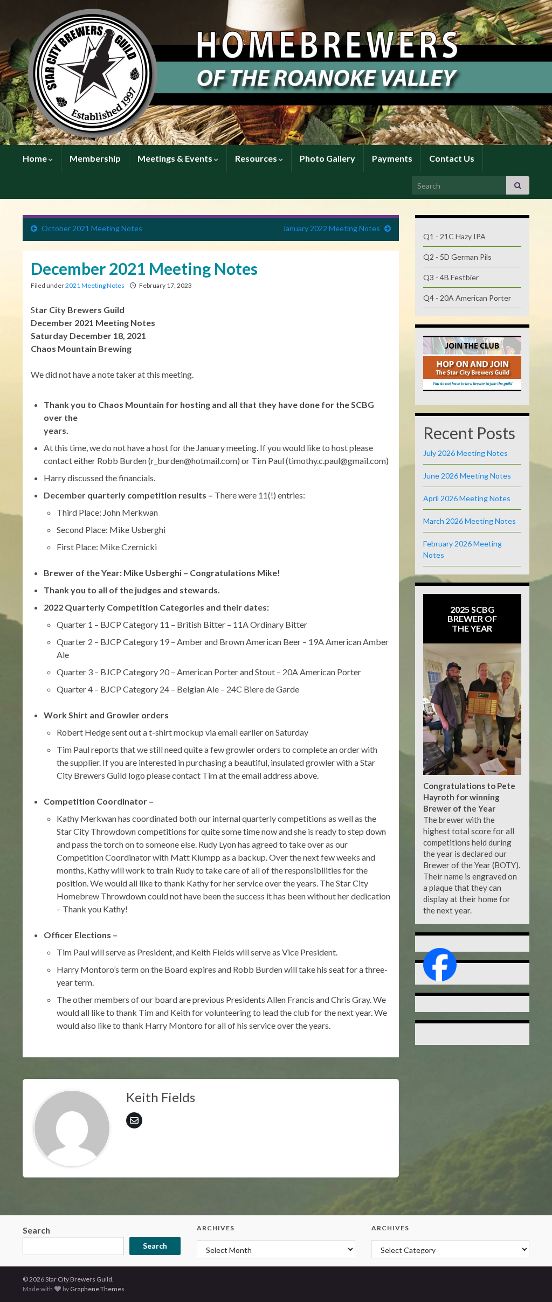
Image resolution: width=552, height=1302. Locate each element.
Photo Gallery (327, 158)
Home (36, 158)
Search (36, 1230)
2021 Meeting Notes (95, 285)
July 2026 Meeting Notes (465, 453)
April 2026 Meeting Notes (466, 498)
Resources (257, 158)
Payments (392, 158)
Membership (95, 158)
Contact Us (451, 158)
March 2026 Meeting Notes (469, 520)
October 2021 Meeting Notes (92, 228)
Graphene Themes (97, 1289)
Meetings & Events (175, 158)
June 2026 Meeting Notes (467, 475)
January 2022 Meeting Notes (331, 228)
